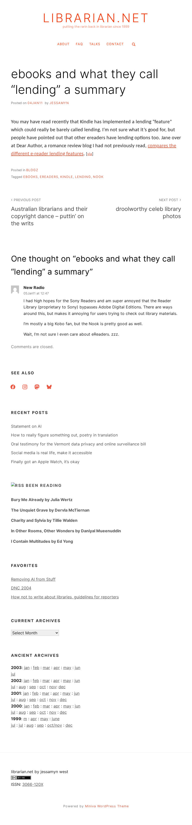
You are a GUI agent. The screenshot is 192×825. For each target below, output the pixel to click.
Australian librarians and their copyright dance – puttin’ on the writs (49, 212)
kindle (66, 177)
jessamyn (59, 103)
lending (83, 177)
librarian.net (96, 18)
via (89, 154)
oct (43, 686)
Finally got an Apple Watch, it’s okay (45, 461)
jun (77, 667)
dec (62, 686)
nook (98, 177)
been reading (44, 485)
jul (13, 674)
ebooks (30, 177)
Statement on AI (26, 426)
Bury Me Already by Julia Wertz (41, 499)
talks (94, 44)
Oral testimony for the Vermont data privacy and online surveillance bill (78, 443)
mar (46, 667)
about (63, 44)
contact (115, 44)
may (67, 667)
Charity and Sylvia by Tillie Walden (44, 520)
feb (36, 667)
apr (57, 667)
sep (32, 686)
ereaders (49, 177)
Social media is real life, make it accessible (51, 452)
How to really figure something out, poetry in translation (64, 434)
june (56, 718)
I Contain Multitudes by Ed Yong (42, 541)
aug (22, 686)
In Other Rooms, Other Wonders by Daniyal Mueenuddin (66, 530)
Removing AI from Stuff (33, 579)
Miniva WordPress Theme (107, 806)
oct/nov (54, 725)
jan (27, 667)
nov (52, 686)
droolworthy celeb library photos (148, 208)
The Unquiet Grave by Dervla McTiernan (50, 510)
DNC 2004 (21, 587)
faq (79, 44)
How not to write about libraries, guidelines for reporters (65, 596)
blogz (32, 170)
